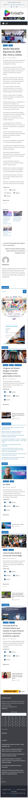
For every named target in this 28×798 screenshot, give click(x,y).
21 (24, 722)
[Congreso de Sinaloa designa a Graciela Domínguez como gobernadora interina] (14, 356)
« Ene (3, 729)
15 (3, 722)
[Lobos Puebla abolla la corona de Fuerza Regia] (14, 541)
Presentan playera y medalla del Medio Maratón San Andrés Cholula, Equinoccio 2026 (7, 220)
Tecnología (5, 622)
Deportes (5, 45)
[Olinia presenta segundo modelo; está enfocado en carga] (6, 416)
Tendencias (12, 622)
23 (6, 725)
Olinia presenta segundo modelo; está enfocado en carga (18, 415)
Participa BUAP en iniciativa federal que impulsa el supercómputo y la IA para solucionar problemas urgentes (13, 630)
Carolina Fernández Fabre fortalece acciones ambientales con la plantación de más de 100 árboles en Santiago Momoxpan (12, 450)
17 (10, 722)
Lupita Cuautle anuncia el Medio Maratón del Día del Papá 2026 (17, 219)
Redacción (15, 57)
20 (20, 722)
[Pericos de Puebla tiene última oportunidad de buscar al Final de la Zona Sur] (6, 596)
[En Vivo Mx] (3, 23)
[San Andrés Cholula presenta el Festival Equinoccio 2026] (7, 228)
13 (20, 720)
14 (24, 720)
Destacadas (5, 365)
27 (20, 725)
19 (17, 722)
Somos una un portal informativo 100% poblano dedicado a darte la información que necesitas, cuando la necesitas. (13, 703)
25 (13, 725)
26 (17, 725)
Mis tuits (4, 781)
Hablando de (5, 481)
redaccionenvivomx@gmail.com (9, 706)
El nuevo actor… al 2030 (17, 524)
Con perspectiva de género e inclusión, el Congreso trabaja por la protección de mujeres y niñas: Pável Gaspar (14, 440)
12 (17, 720)
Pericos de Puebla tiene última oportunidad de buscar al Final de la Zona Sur (18, 595)
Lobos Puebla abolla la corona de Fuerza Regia (12, 554)
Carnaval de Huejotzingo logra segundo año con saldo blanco (14, 244)
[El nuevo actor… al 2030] (6, 525)
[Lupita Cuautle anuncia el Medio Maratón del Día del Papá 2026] (17, 213)
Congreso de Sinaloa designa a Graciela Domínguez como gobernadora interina (11, 372)
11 (13, 720)
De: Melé (6, 484)
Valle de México (18, 365)
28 (24, 725)
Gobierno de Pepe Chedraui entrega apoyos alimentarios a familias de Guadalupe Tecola (15, 251)
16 (6, 722)
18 (13, 722)
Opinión (11, 481)
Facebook (4, 733)
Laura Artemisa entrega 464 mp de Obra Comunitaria (16, 5)
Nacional (11, 365)
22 (3, 725)
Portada (10, 45)
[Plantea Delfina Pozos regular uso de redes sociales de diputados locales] (6, 677)
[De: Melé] (14, 472)
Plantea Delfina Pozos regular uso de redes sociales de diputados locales (17, 676)
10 (10, 720)
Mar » (6, 729)
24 (10, 725)
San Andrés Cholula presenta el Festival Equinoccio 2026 (7, 233)
